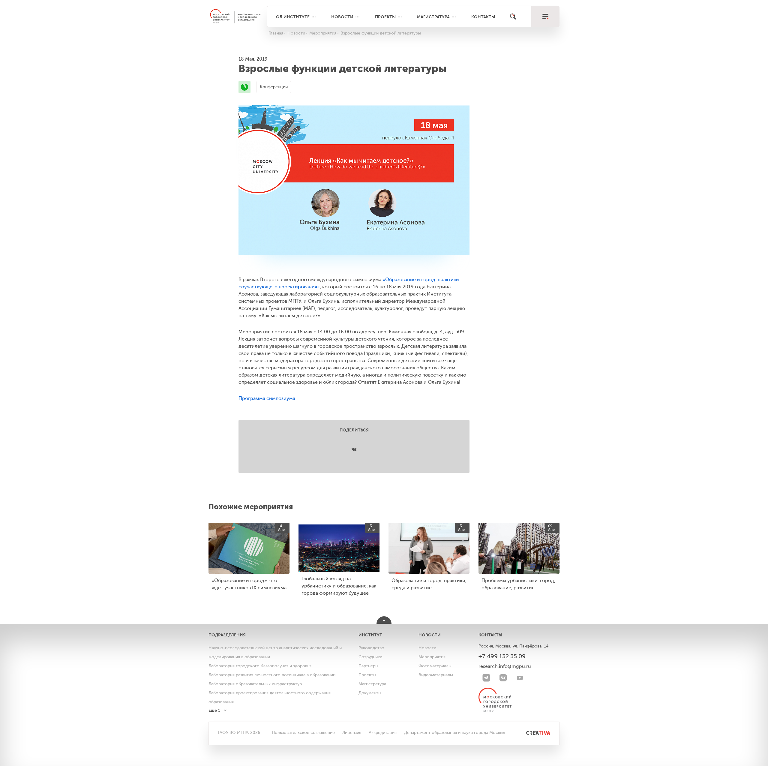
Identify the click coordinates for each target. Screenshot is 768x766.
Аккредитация (383, 732)
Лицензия (351, 732)
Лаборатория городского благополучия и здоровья (259, 666)
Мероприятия (432, 657)
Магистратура (433, 16)
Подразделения (227, 634)
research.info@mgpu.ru (504, 666)
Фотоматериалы (435, 666)
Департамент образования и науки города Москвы (454, 732)
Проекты (385, 16)
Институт (370, 634)
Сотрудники (370, 657)
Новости (342, 16)
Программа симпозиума (266, 398)
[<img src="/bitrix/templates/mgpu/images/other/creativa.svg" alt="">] (531, 732)
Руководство (371, 648)
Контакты (483, 16)
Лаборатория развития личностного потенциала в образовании (271, 675)
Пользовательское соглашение (303, 732)
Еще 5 (214, 710)
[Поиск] (513, 16)
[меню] (545, 16)
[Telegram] (486, 678)
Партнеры (368, 666)
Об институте (293, 16)
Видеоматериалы (435, 675)
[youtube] (520, 678)
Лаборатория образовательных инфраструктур (255, 684)
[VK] (503, 678)
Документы (369, 693)
